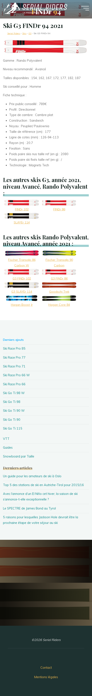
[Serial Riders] (35, 8)
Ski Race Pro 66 (14, 384)
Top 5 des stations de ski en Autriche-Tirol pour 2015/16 (43, 485)
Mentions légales (46, 677)
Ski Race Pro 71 (14, 366)
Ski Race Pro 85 (14, 348)
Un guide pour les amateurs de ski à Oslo (32, 476)
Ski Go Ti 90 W (14, 411)
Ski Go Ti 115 (12, 428)
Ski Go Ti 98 (11, 402)
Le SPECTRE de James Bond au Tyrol (29, 508)
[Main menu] (85, 8)
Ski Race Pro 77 (14, 357)
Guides (8, 448)
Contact (46, 668)
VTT (6, 439)
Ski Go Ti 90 (11, 420)
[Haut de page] (75, 679)
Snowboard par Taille (18, 456)
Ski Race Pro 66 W (16, 375)
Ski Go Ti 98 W (14, 393)
